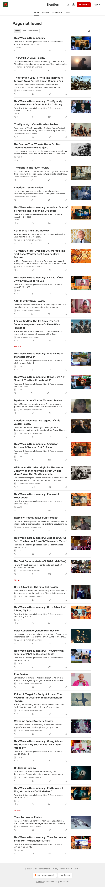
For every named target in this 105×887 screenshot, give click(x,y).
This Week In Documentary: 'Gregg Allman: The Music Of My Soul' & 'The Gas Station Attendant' (39, 744)
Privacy (55, 869)
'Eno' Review (21, 674)
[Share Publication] (73, 4)
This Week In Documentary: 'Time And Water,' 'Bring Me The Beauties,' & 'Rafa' (40, 839)
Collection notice (73, 869)
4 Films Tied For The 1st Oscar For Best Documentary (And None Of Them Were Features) (37, 324)
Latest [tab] (17, 31)
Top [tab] (24, 31)
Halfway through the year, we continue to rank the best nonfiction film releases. (38, 566)
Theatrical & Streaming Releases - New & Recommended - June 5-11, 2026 (39, 796)
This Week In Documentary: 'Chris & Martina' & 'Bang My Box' (40, 609)
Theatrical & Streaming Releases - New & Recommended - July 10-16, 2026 (39, 502)
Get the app (65, 875)
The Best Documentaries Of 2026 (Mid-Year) (40, 561)
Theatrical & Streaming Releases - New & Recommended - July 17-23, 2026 (39, 452)
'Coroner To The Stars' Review (31, 230)
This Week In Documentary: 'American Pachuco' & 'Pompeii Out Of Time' (36, 446)
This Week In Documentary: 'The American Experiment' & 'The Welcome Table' (39, 652)
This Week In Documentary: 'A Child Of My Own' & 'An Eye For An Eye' (38, 279)
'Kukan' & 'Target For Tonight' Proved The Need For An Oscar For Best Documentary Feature (38, 697)
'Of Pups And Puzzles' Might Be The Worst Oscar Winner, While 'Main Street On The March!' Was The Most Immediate (38, 471)
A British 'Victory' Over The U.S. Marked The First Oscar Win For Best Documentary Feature (39, 254)
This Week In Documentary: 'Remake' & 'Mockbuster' (36, 496)
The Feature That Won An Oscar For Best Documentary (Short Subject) (37, 146)
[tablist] (27, 30)
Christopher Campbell (33, 67)
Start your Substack (46, 875)
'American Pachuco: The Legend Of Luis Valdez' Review (37, 422)
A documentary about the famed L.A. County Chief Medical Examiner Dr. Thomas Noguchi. (39, 235)
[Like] (15, 70)
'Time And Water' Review (28, 817)
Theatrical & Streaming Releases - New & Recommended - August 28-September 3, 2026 (39, 42)
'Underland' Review (25, 768)
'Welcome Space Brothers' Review (33, 721)
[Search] (67, 4)
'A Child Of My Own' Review (29, 301)
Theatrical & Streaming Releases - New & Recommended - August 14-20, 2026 (39, 215)
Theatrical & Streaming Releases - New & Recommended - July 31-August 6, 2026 (39, 361)
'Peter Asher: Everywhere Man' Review (36, 630)
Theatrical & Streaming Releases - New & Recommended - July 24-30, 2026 (39, 385)
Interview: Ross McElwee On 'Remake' (36, 517)
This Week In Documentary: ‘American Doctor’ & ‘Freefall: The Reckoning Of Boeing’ (41, 209)
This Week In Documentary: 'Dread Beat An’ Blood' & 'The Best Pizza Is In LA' (39, 379)
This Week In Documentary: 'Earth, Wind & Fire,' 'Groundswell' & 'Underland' (38, 790)
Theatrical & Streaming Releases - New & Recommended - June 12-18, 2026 (39, 752)
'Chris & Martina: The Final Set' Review (36, 587)
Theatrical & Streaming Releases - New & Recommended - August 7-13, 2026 (39, 285)
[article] (52, 44)
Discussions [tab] (33, 31)
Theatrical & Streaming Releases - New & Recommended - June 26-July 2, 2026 (39, 615)
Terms (62, 869)
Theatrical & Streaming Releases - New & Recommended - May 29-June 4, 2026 (39, 845)
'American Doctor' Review (28, 187)
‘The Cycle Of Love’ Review (29, 57)
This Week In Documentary (29, 38)
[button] (36, 12)
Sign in (97, 4)
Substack (40, 881)
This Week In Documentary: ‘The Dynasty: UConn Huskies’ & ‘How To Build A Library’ (38, 103)
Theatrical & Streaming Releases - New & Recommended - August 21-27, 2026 (39, 109)
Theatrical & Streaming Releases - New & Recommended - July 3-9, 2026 (39, 546)
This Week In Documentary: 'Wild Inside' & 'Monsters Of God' (38, 355)
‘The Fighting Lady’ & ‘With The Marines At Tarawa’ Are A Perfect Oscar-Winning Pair (38, 79)
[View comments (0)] (32, 50)
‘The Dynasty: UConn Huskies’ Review (36, 124)
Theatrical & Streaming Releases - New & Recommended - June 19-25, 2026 (39, 658)
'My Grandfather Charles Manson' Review (38, 400)
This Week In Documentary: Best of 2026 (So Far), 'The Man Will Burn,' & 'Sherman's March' (40, 539)
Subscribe (84, 4)
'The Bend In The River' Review (31, 167)
